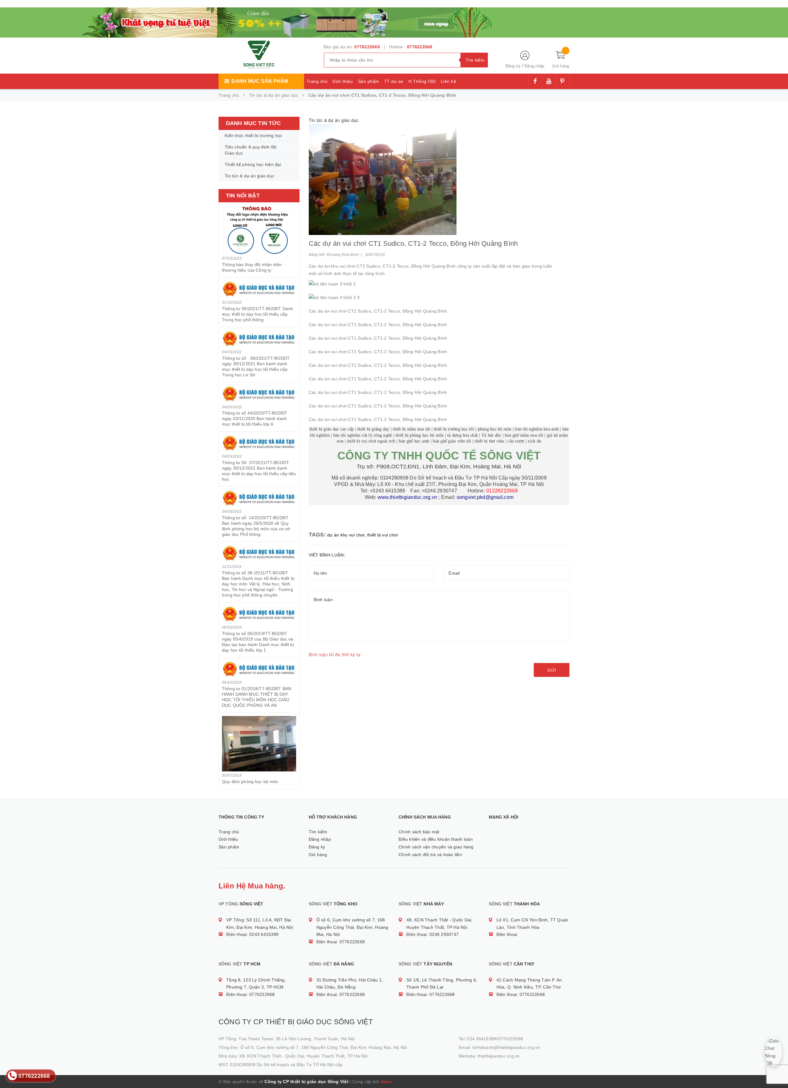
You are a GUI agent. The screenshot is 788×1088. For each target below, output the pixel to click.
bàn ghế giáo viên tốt (452, 441)
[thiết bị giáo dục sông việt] (295, 21)
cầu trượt (516, 441)
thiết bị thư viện (489, 441)
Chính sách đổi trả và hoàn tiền (430, 854)
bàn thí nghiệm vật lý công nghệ (362, 435)
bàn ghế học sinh (414, 441)
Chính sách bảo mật (419, 831)
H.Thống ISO (422, 81)
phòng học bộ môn (495, 429)
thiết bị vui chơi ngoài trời (371, 441)
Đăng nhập (534, 66)
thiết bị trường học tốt (454, 429)
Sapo (386, 1081)
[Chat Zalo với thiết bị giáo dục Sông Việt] (773, 1051)
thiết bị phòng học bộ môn (420, 435)
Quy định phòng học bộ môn (250, 781)
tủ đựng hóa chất (462, 435)
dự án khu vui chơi (346, 534)
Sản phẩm (368, 81)
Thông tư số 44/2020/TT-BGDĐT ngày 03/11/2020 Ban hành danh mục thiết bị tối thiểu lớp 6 (254, 419)
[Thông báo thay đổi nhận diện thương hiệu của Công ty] (259, 229)
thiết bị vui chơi (382, 534)
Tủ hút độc (491, 435)
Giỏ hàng (318, 854)
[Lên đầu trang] (777, 1069)
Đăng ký (513, 66)
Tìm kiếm (318, 831)
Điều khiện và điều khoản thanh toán (436, 839)
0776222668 (367, 46)
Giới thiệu (342, 81)
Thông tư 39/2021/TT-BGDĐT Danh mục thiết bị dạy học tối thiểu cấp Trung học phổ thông (257, 314)
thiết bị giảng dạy (373, 429)
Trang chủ (317, 81)
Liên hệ (448, 81)
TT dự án (394, 81)
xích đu (534, 441)
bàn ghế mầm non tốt (524, 435)
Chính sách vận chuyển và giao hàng (436, 846)
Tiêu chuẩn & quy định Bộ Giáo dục (250, 150)
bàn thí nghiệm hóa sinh (537, 429)
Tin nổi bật (243, 195)
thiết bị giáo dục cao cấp (331, 429)
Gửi (551, 670)
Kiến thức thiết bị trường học (253, 135)
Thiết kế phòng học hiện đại (253, 164)
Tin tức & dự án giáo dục (249, 175)
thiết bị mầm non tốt (411, 429)
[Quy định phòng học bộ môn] (259, 743)
